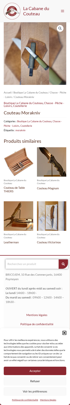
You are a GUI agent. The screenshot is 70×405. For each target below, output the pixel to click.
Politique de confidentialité (25, 399)
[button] (64, 333)
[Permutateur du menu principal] (62, 11)
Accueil (7, 92)
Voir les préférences (35, 391)
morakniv (20, 130)
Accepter (35, 370)
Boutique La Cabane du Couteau (30, 92)
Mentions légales (48, 399)
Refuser (35, 381)
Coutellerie (20, 105)
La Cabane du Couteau (36, 11)
